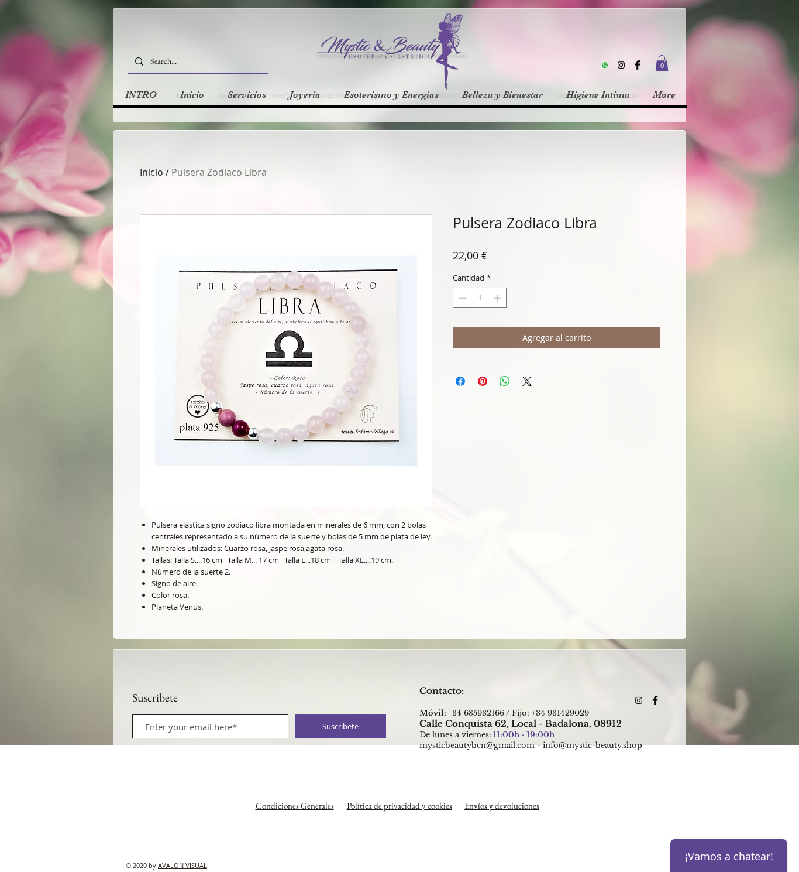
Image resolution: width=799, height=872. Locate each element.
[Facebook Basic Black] (637, 65)
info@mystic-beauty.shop (592, 745)
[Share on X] (527, 381)
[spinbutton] (480, 298)
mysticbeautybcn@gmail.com (477, 745)
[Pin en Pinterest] (483, 381)
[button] (662, 63)
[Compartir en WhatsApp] (505, 381)
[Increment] (498, 298)
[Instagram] (621, 65)
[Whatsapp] (604, 65)
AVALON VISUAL (182, 865)
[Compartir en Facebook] (460, 381)
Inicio (151, 172)
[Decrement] (461, 298)
